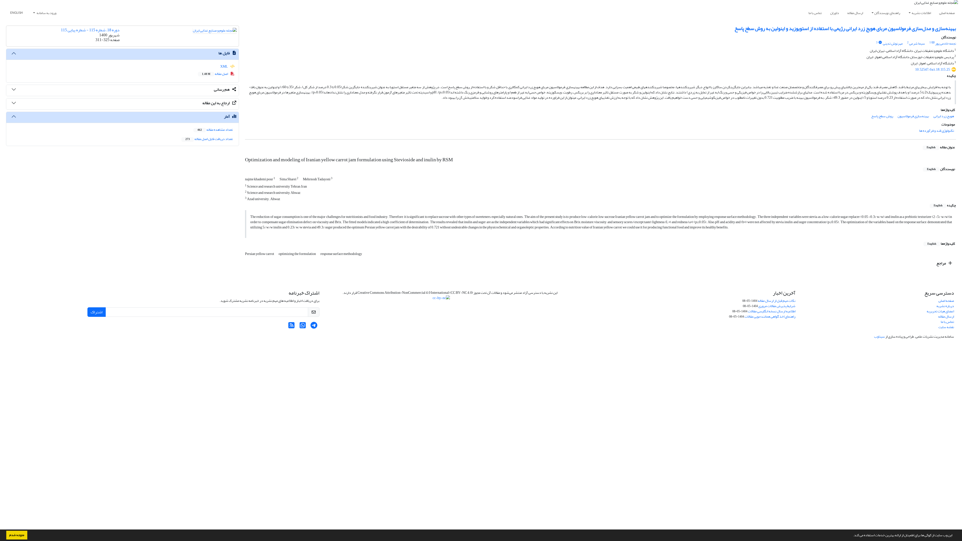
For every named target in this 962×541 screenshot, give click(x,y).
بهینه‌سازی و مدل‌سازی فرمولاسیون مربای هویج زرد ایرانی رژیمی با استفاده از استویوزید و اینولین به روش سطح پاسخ (845, 28)
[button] (852, 535)
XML (224, 66)
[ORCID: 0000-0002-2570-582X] (880, 42)
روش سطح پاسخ (882, 116)
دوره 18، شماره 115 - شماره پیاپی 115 (90, 30)
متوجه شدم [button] (16, 535)
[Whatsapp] (302, 326)
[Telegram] (314, 326)
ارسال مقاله (855, 13)
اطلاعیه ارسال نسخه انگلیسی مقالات (771, 311)
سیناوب (879, 336)
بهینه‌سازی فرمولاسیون (913, 116)
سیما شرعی (917, 43)
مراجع (941, 263)
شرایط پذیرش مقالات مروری (776, 306)
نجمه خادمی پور (945, 43)
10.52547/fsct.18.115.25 (932, 69)
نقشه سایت (946, 327)
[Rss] (291, 326)
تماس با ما (815, 13)
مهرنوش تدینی (893, 43)
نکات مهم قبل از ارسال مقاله (776, 300)
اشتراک (96, 312)
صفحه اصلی (947, 13)
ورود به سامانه (46, 13)
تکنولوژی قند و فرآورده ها (936, 130)
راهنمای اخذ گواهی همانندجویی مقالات (770, 316)
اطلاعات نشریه (921, 13)
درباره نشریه (945, 306)
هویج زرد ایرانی (943, 116)
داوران (834, 13)
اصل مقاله (215, 73)
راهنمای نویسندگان (887, 13)
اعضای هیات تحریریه (940, 311)
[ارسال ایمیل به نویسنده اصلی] (933, 42)
